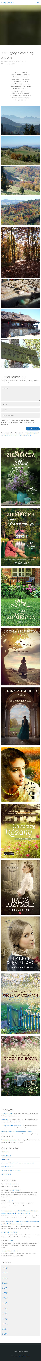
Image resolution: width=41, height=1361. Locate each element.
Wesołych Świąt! (6, 1119)
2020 (5, 1293)
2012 (4, 1333)
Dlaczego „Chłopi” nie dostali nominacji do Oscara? (16, 1131)
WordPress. (26, 1356)
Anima (19, 1356)
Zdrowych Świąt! (6, 1174)
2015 (4, 1318)
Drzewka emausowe (7, 1166)
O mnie (15, 1232)
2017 (4, 1308)
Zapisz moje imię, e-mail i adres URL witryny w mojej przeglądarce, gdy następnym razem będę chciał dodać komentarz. (18, 422)
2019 (4, 1298)
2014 (4, 1323)
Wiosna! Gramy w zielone (8, 1140)
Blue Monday (5, 1152)
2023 (4, 1277)
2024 (4, 1272)
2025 (4, 1267)
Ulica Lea (10, 1200)
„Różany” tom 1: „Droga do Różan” (11, 1125)
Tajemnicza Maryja (6, 1113)
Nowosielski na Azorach (12, 1184)
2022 (4, 1282)
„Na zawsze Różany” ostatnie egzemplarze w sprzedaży (17, 1163)
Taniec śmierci (5, 1159)
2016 (4, 1313)
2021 (4, 1287)
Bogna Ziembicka (7, 2)
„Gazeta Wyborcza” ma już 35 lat (10, 1170)
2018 (4, 1303)
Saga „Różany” (16, 1190)
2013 (4, 1328)
